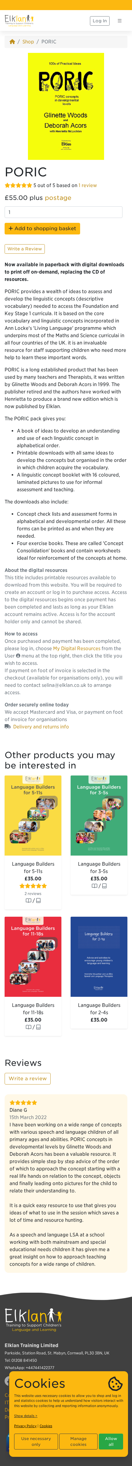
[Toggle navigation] (119, 20)
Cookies (46, 1426)
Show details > (25, 1416)
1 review (88, 185)
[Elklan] (19, 21)
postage (58, 197)
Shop (28, 42)
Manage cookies (78, 1441)
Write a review (28, 1078)
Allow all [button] (111, 1441)
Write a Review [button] (24, 248)
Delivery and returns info (41, 727)
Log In (100, 20)
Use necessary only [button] (36, 1441)
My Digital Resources (76, 648)
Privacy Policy (25, 1426)
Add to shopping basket (44, 228)
